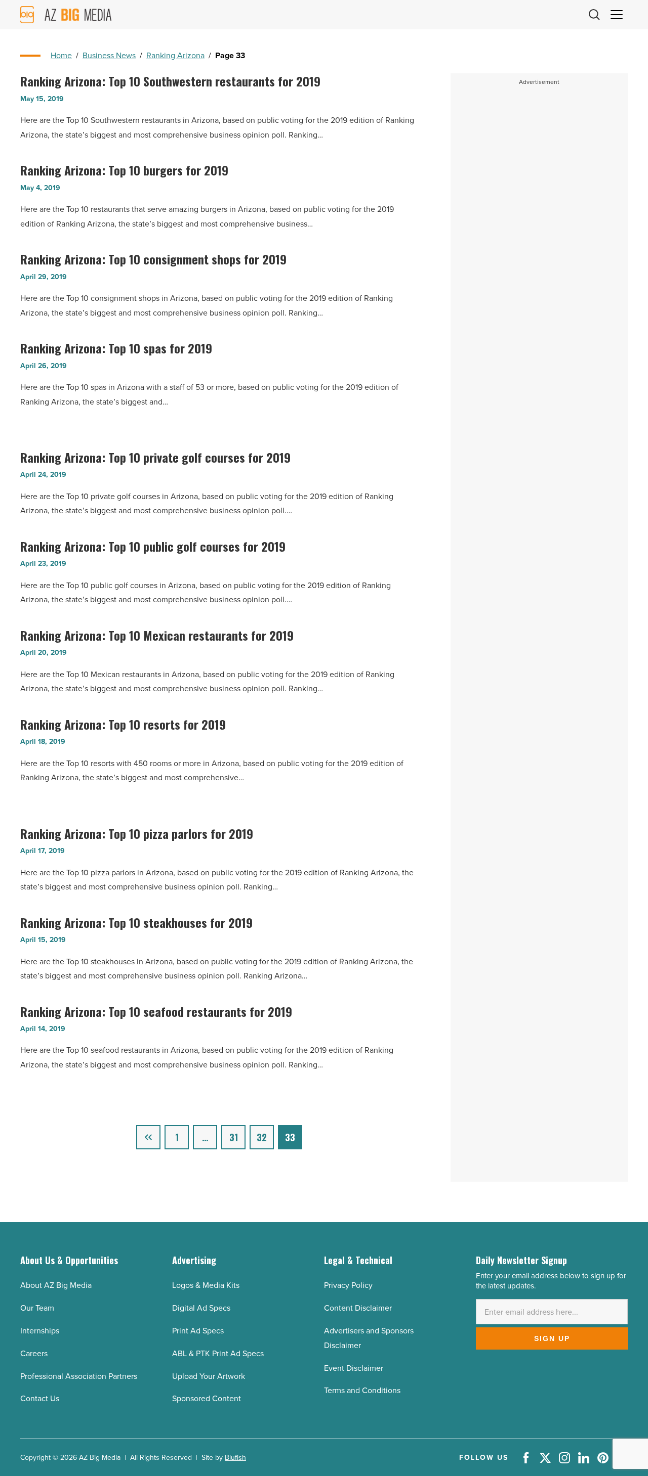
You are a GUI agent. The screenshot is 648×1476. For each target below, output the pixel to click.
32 (262, 1137)
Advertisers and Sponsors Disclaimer (369, 1338)
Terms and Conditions (362, 1390)
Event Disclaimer (353, 1368)
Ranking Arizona (175, 55)
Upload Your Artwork (208, 1376)
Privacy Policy (348, 1285)
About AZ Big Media (56, 1285)
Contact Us (39, 1398)
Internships (39, 1330)
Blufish (235, 1457)
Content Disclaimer (358, 1308)
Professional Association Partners (78, 1376)
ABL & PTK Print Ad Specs (218, 1353)
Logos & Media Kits (205, 1285)
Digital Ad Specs (201, 1308)
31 (233, 1137)
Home (61, 55)
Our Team (37, 1308)
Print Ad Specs (198, 1330)
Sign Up (552, 1338)
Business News (109, 55)
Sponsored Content (206, 1398)
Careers (34, 1353)
